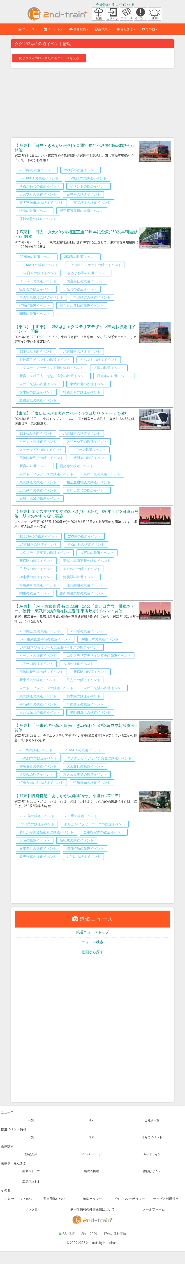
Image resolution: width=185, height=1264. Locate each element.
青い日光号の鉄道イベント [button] (87, 490)
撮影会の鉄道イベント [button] (36, 289)
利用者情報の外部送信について (92, 1209)
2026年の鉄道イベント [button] (37, 816)
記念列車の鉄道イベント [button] (38, 490)
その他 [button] (150, 29)
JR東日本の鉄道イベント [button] (87, 178)
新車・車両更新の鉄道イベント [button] (87, 561)
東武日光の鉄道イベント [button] (102, 474)
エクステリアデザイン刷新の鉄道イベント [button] (51, 368)
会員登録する (105, 4)
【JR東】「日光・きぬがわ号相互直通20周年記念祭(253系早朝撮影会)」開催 (75, 234)
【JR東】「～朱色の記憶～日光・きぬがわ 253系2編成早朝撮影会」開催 (76, 727)
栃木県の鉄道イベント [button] (36, 392)
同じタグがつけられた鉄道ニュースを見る (49, 58)
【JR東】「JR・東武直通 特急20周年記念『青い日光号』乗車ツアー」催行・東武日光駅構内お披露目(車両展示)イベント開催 (74, 608)
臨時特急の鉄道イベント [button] (85, 849)
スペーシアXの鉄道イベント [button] (40, 450)
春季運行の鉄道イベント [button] (38, 849)
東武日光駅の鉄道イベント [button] (39, 384)
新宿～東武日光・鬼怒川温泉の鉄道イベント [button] (53, 376)
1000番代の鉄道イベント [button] (38, 536)
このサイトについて (19, 1199)
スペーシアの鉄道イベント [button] (87, 442)
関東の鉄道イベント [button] (34, 314)
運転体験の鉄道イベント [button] (38, 219)
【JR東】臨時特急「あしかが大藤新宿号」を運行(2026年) (67, 795)
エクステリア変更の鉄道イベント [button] (44, 553)
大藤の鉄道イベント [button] (34, 840)
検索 (92, 1120)
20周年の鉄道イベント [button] (36, 170)
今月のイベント (152, 1137)
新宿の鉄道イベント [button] (34, 466)
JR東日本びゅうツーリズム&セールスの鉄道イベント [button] (59, 647)
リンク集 (31, 1209)
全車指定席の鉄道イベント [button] (103, 832)
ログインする (125, 4)
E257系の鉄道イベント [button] (36, 824)
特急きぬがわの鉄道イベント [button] (41, 783)
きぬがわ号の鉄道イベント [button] (39, 186)
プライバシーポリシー (129, 1199)
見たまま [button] (126, 29)
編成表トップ (31, 1171)
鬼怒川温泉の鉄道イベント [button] (39, 498)
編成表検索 (91, 1171)
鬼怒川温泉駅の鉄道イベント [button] (82, 593)
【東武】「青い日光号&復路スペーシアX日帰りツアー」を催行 (71, 413)
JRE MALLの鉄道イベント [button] (39, 178)
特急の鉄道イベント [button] (34, 211)
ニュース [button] (28, 29)
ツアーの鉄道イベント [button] (89, 450)
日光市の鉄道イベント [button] (114, 376)
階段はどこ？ (152, 1171)
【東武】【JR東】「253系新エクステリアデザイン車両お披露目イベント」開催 (75, 329)
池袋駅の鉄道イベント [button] (80, 577)
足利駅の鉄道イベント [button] (83, 857)
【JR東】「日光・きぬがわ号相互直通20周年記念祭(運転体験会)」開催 (75, 147)
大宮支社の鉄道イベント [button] (38, 194)
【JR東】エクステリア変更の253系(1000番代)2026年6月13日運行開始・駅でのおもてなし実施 (76, 513)
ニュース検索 (92, 942)
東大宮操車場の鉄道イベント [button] (41, 203)
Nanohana (110, 1243)
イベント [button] (53, 29)
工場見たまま (31, 1181)
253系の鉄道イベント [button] (80, 170)
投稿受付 (31, 1154)
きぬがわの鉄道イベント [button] (85, 545)
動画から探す (92, 952)
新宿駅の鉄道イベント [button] (36, 561)
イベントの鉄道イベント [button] (88, 186)
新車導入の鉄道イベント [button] (38, 680)
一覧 (31, 1120)
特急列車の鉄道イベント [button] (81, 392)
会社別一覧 (152, 1120)
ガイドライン (152, 1154)
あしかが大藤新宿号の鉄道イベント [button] (46, 832)
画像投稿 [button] (79, 29)
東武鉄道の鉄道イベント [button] (92, 203)
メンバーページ (91, 1154)
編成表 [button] (103, 29)
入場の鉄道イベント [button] (109, 368)
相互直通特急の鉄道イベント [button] (89, 482)
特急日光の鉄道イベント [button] (92, 783)
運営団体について (56, 1199)
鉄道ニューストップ (92, 932)
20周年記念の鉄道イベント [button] (40, 631)
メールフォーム (154, 1209)
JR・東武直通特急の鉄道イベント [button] (45, 639)
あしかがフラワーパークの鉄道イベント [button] (94, 824)
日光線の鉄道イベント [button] (77, 466)
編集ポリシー (92, 1199)
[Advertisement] (92, 103)
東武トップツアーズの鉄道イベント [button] (46, 474)
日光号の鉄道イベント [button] (83, 194)
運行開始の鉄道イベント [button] (85, 585)
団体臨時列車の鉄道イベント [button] (41, 458)
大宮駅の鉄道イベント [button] (97, 553)
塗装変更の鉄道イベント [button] (38, 766)
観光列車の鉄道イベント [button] (38, 857)
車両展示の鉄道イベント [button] (85, 704)
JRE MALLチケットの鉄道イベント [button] (95, 265)
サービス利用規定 (165, 1199)
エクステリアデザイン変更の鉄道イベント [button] (99, 656)
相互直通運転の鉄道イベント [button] (82, 211)
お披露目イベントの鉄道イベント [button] (44, 360)
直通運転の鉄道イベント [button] (38, 400)
